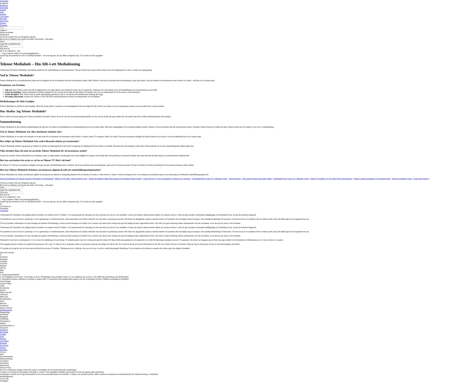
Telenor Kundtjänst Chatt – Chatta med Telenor (410, 179)
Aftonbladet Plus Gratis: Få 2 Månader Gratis (209, 179)
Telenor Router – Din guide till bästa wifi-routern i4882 (250, 179)
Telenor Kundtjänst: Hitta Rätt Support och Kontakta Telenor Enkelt (115, 179)
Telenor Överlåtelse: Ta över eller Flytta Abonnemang (331, 179)
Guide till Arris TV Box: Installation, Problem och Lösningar (166, 179)
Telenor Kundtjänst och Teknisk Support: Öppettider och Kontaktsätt (26, 179)
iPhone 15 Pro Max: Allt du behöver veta (71, 179)
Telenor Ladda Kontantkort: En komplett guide (372, 179)
